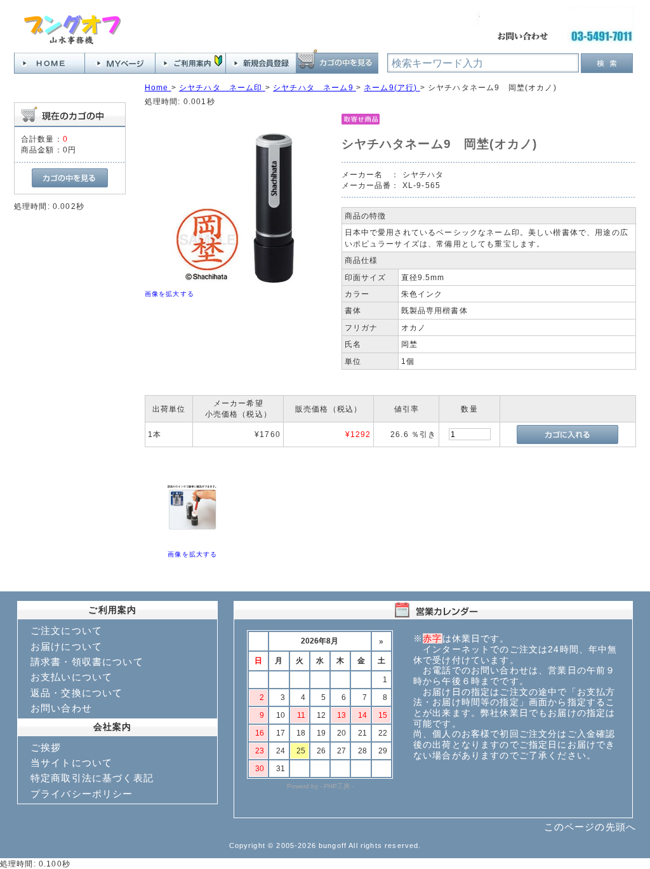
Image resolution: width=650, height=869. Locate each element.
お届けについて (66, 646)
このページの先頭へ (590, 826)
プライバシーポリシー (81, 793)
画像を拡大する (169, 293)
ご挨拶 (45, 747)
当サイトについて (71, 762)
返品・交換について (76, 692)
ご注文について (66, 630)
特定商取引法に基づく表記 (92, 777)
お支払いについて (71, 676)
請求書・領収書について (86, 661)
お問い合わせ (61, 708)
